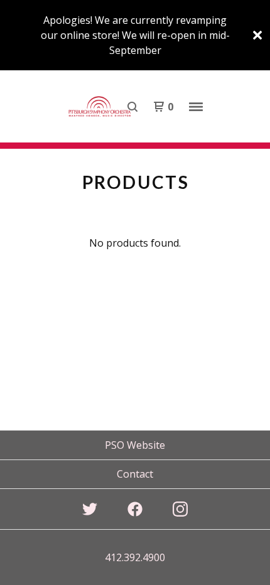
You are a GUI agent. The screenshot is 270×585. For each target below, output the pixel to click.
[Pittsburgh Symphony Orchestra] (100, 106)
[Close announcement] (257, 35)
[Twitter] (89, 509)
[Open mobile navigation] (195, 107)
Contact (135, 474)
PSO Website (135, 445)
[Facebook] (135, 509)
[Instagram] (180, 509)
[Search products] (132, 107)
